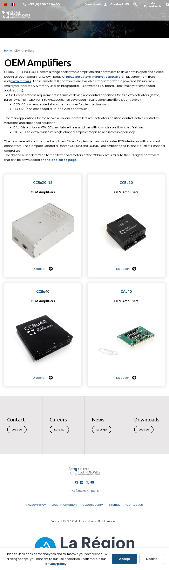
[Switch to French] (13, 4)
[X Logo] (87, 482)
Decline (151, 559)
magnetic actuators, (108, 76)
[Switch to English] (5, 4)
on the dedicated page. (58, 160)
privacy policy (55, 564)
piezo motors (20, 81)
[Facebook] (76, 482)
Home (8, 50)
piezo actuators (78, 76)
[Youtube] (92, 482)
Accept (124, 559)
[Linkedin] (82, 482)
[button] (135, 4)
